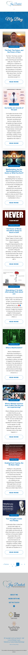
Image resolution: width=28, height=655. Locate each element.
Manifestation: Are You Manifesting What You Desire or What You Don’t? (14, 171)
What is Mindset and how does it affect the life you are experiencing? (14, 405)
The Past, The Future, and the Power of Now (14, 51)
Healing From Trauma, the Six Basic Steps (14, 464)
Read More (14, 82)
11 (12, 566)
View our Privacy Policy (14, 644)
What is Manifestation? (14, 348)
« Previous (6, 564)
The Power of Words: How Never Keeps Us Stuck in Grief (14, 230)
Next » (17, 566)
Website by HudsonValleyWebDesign (14, 642)
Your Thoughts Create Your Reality (14, 519)
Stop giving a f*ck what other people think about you (14, 292)
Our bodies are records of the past (14, 109)
